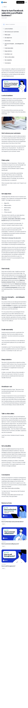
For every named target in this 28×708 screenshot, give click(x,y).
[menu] (26, 2)
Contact (5, 589)
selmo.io (11, 320)
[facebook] (2, 703)
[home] (4, 2)
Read (3, 546)
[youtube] (10, 703)
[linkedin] (4, 703)
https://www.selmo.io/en (10, 494)
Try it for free (20, 2)
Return (5, 6)
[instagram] (7, 703)
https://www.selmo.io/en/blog (11, 488)
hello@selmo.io (5, 697)
